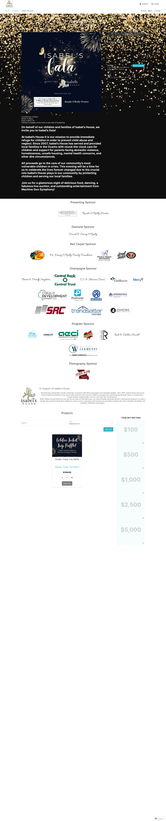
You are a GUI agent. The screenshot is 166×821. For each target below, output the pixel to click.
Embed (158, 11)
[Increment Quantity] (72, 478)
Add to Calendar (139, 65)
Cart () (108, 429)
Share (145, 11)
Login (156, 4)
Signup (145, 4)
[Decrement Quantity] (62, 478)
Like (151, 11)
